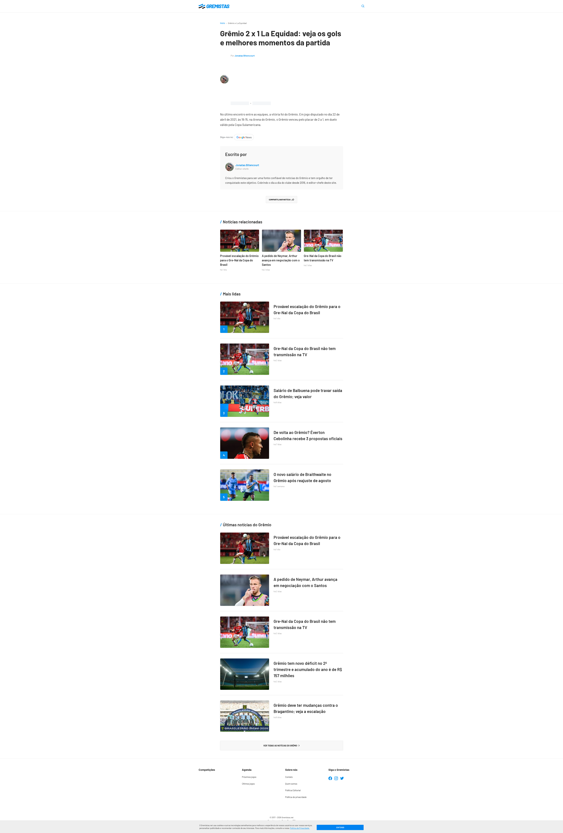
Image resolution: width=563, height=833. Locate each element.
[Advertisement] (287, 79)
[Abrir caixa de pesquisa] (363, 6)
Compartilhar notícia (280, 199)
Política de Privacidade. (300, 828)
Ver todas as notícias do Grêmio (280, 745)
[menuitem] (260, 777)
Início (222, 23)
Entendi (340, 827)
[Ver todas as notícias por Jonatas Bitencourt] (224, 77)
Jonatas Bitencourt (245, 55)
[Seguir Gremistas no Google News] (237, 136)
